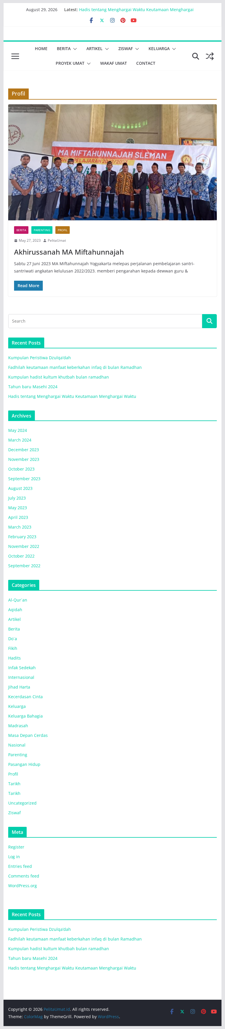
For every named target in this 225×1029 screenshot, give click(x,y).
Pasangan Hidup (24, 764)
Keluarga (159, 48)
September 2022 (24, 565)
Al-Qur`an (17, 600)
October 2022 (21, 556)
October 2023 (21, 469)
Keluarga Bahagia (25, 716)
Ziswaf (125, 48)
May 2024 (17, 430)
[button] (74, 49)
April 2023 (18, 517)
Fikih (12, 648)
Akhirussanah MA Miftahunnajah (69, 252)
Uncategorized (22, 803)
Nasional (16, 745)
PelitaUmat (57, 240)
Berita (64, 48)
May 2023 (17, 507)
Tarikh (14, 783)
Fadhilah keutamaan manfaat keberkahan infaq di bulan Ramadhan (75, 367)
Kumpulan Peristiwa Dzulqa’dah (39, 357)
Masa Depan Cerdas (28, 735)
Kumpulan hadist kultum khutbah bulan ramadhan (58, 377)
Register (16, 847)
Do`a (12, 638)
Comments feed (23, 876)
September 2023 (24, 478)
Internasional (21, 677)
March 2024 (19, 440)
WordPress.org (22, 885)
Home (41, 48)
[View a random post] (210, 56)
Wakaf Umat (113, 63)
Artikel (94, 48)
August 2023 (20, 488)
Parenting (42, 230)
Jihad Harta (19, 687)
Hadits (14, 658)
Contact (145, 63)
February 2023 (22, 536)
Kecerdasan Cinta (25, 696)
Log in (14, 856)
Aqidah (15, 609)
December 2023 (23, 449)
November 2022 (23, 546)
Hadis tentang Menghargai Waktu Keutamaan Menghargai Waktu (72, 396)
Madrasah (18, 725)
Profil (62, 230)
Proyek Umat (70, 63)
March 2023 (19, 527)
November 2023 (23, 459)
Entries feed (20, 866)
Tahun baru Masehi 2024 (103, 8)
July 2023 (17, 498)
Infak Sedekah (22, 667)
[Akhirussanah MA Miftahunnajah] (112, 162)
